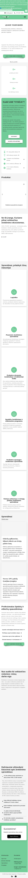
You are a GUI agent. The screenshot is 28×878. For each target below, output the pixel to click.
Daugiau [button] (12, 6)
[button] (3, 8)
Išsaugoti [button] (7, 10)
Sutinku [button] (10, 10)
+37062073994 (17, 869)
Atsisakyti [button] (2, 10)
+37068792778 (17, 874)
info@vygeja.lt (16, 864)
